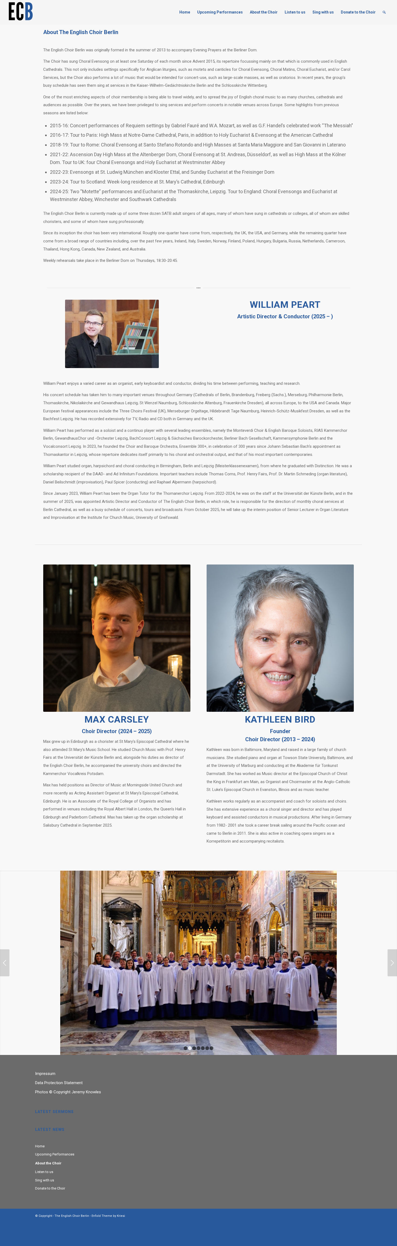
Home (40, 1146)
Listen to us (44, 1172)
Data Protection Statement (59, 1082)
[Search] (384, 12)
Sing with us (44, 1180)
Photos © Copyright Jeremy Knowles (68, 1092)
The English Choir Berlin (72, 1216)
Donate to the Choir (50, 1188)
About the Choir (48, 1163)
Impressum (45, 1073)
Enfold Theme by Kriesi (108, 1216)
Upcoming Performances (54, 1154)
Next (392, 962)
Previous (4, 962)
